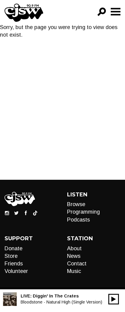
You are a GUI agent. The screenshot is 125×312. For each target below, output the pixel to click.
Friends (14, 264)
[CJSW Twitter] (16, 213)
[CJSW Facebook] (25, 213)
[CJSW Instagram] (7, 213)
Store (11, 256)
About (74, 248)
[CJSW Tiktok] (35, 213)
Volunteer (16, 271)
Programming (83, 212)
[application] (113, 299)
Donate (13, 248)
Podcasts (78, 220)
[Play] (113, 299)
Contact (76, 264)
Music (74, 271)
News (73, 256)
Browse (76, 204)
